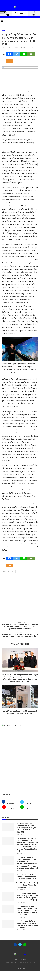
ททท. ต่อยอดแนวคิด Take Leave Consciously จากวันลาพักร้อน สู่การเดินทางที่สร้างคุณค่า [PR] (27, 924)
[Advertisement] (20, 597)
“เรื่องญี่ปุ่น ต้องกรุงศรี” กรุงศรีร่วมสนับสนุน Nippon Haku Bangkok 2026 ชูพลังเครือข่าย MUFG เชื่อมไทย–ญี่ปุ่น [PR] (26, 828)
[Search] (38, 21)
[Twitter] (16, 54)
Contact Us (18, 959)
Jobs (24, 959)
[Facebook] (9, 54)
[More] (10, 59)
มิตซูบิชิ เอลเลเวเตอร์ (8, 572)
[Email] (31, 54)
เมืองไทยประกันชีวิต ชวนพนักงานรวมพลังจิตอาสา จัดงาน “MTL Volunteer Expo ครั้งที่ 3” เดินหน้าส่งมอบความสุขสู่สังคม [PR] (26, 910)
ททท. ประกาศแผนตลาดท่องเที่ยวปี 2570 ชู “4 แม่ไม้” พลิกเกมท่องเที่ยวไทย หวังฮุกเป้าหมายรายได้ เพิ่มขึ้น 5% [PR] (27, 896)
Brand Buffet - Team (11, 47)
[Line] (23, 54)
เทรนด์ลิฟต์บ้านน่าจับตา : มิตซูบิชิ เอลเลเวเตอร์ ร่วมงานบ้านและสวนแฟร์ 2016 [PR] (20, 712)
